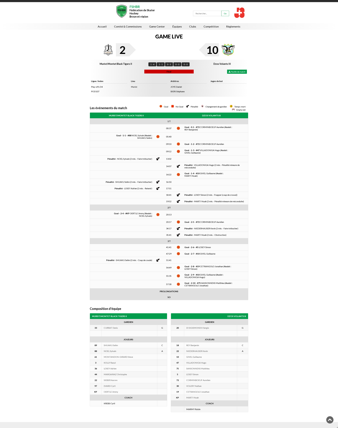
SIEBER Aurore (110, 380)
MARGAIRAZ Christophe (115, 374)
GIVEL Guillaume (194, 357)
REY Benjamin (192, 345)
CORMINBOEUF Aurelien (198, 380)
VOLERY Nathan (193, 386)
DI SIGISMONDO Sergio (197, 328)
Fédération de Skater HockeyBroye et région (142, 11)
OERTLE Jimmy (111, 391)
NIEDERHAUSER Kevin (197, 351)
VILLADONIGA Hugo (196, 362)
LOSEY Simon (192, 374)
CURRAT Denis (111, 328)
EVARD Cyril (109, 386)
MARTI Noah (192, 397)
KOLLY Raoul (110, 362)
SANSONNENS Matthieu (198, 368)
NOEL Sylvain (110, 351)
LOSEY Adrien (110, 368)
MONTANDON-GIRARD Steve (118, 357)
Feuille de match (238, 71)
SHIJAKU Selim (111, 345)
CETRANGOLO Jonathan (197, 391)
